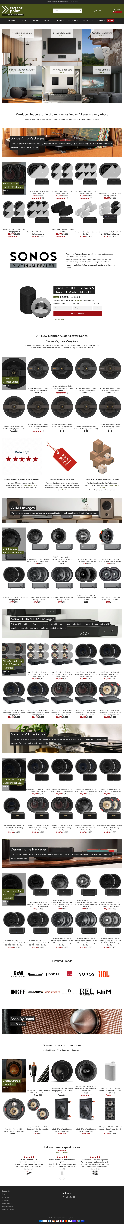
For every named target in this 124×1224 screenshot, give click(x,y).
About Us (5, 1197)
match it (63, 490)
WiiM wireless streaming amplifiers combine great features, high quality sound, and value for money (54, 513)
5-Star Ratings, (29, 485)
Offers (110, 21)
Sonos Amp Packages (27, 138)
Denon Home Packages (29, 849)
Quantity (96, 303)
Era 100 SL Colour (59, 303)
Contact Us (6, 1191)
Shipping (78, 300)
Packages (35, 21)
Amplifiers (72, 21)
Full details (58, 319)
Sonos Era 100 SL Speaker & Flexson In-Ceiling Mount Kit (74, 290)
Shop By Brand (22, 1018)
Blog (3, 1194)
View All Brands (18, 1024)
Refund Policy (7, 1203)
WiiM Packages (23, 508)
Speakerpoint (57, 1218)
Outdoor (59, 21)
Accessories (87, 21)
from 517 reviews (62, 1152)
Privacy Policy (6, 1200)
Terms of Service (8, 1210)
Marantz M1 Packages (28, 734)
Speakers (12, 21)
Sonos (47, 21)
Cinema (24, 21)
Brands (100, 21)
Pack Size (76, 303)
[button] (37, 198)
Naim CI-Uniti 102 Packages (33, 619)
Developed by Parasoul (68, 1218)
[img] (62, 1150)
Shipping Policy (7, 1207)
